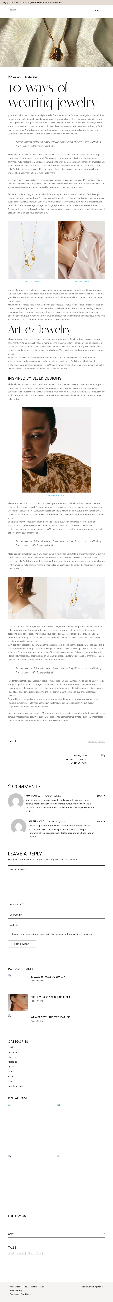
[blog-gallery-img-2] (81, 250)
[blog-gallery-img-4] (56, 598)
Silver (35, 77)
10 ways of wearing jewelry (48, 976)
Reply (99, 796)
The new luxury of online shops (50, 997)
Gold (10, 1047)
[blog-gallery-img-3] (56, 450)
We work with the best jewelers (50, 1017)
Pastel (11, 1066)
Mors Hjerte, (22, 1287)
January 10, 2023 (53, 795)
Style (101, 741)
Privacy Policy (16, 1290)
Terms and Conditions (20, 1294)
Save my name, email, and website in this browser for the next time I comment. (53, 934)
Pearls (28, 77)
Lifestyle (12, 1057)
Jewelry (92, 741)
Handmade (13, 1052)
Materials (12, 1061)
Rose (10, 1076)
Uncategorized (15, 1086)
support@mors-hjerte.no (92, 1287)
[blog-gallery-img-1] (31, 250)
